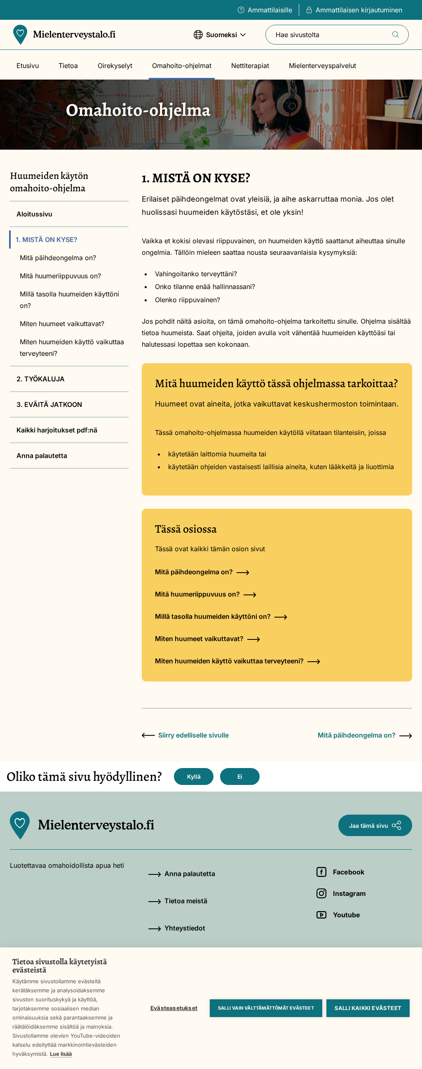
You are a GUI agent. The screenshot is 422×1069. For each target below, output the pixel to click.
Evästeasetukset (173, 1008)
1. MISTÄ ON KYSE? (46, 239)
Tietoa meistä (185, 901)
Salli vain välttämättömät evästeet (266, 1008)
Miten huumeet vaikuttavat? (62, 324)
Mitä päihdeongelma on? (58, 258)
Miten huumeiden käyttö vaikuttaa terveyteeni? (72, 347)
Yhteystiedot (184, 928)
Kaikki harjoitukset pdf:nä (56, 430)
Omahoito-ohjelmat (181, 65)
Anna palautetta (41, 455)
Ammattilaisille (270, 10)
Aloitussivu (34, 214)
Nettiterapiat (250, 65)
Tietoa (68, 65)
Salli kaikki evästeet (368, 1008)
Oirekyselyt (115, 65)
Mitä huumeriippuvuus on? (60, 276)
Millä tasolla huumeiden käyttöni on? (69, 300)
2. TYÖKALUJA (40, 379)
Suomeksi (215, 39)
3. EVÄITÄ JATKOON (49, 404)
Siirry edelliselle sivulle (193, 735)
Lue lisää (61, 1053)
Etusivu (27, 65)
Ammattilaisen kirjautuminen (359, 10)
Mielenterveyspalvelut (322, 65)
